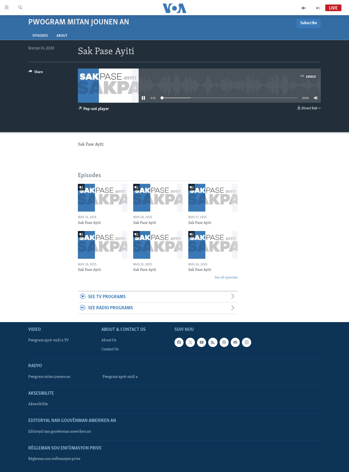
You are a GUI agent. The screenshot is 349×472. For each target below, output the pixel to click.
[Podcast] (224, 342)
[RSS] (212, 342)
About (62, 36)
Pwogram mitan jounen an (49, 377)
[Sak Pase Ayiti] (102, 198)
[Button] (35, 73)
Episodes (40, 36)
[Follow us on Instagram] (246, 342)
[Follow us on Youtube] (201, 342)
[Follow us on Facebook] (179, 342)
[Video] (304, 8)
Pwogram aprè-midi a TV (48, 340)
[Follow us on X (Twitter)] (190, 342)
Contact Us (110, 349)
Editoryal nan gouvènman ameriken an (59, 431)
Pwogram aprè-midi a (120, 377)
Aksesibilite (38, 404)
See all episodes (226, 277)
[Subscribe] (235, 342)
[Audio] (318, 8)
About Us (108, 340)
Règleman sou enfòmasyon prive (54, 459)
